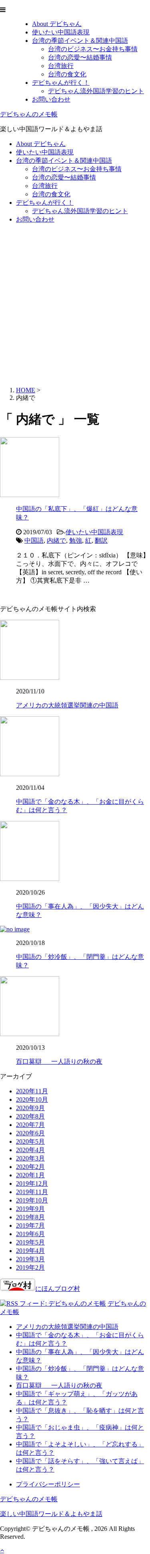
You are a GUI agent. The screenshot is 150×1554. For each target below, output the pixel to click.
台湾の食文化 (67, 74)
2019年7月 (30, 1225)
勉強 (75, 540)
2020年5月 (30, 1141)
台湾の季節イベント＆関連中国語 (80, 40)
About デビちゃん (57, 23)
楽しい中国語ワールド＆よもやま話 (51, 1513)
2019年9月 (30, 1208)
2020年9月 (30, 1108)
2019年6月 (30, 1233)
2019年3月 (30, 1259)
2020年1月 (30, 1175)
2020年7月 (30, 1124)
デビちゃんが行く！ (61, 82)
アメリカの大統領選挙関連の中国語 (67, 705)
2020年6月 (30, 1133)
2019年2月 (30, 1267)
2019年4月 (30, 1250)
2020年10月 (32, 1099)
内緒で (56, 540)
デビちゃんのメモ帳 (29, 114)
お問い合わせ (51, 99)
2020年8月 (30, 1116)
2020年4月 (30, 1150)
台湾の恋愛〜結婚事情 (80, 57)
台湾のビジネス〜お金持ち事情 (93, 49)
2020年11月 (32, 1091)
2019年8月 (30, 1217)
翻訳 (101, 540)
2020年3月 (30, 1158)
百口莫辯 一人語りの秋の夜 (59, 1061)
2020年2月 (30, 1166)
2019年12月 (32, 1183)
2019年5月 (30, 1242)
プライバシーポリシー (48, 1484)
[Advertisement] (75, 305)
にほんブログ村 (57, 1288)
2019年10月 (32, 1200)
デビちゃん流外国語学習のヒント (96, 91)
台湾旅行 (61, 65)
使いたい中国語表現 (61, 32)
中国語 (34, 540)
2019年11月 (32, 1191)
